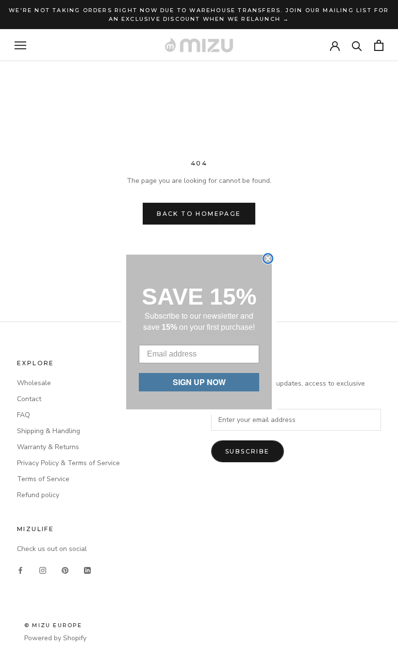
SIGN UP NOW (199, 382)
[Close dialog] (268, 258)
